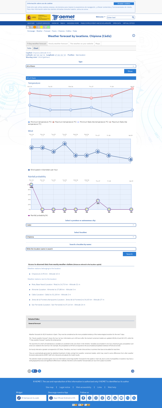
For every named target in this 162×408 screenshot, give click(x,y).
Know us (55, 23)
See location (80, 55)
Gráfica (68, 31)
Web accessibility (83, 387)
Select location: (80, 232)
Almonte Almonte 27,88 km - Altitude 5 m (54, 289)
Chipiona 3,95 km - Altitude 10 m (46, 274)
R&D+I (63, 23)
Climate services (43, 23)
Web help (112, 387)
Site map (49, 387)
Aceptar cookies (124, 4)
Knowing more (73, 23)
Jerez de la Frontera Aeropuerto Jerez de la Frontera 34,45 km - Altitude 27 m (68, 300)
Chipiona (61, 31)
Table (29, 48)
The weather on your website (81, 43)
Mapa (98, 43)
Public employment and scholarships (96, 23)
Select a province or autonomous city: (80, 220)
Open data (117, 23)
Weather (30, 23)
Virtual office (129, 23)
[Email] (29, 372)
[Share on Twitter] (39, 371)
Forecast (47, 31)
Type (80, 62)
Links (99, 387)
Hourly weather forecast (58, 43)
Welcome (100, 17)
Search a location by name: (80, 244)
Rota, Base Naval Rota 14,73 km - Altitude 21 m (56, 284)
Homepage (31, 31)
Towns (54, 31)
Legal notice (65, 387)
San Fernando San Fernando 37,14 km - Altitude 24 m (58, 305)
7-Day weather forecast (36, 43)
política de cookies (82, 9)
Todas (75, 31)
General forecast (35, 323)
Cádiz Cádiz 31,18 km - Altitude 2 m (51, 294)
